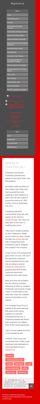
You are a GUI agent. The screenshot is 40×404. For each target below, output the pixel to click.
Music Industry (11, 78)
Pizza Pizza (11, 372)
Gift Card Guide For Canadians (16, 65)
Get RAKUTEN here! (15, 113)
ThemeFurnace (6, 399)
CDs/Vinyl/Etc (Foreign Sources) (17, 32)
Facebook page (11, 219)
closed (9, 364)
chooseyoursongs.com (15, 360)
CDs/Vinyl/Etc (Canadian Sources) (14, 27)
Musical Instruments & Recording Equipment (17, 44)
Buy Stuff (10, 22)
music (29, 364)
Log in (9, 136)
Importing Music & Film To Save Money (16, 70)
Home (9, 15)
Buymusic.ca (17, 3)
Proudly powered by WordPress (11, 397)
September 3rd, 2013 (14, 380)
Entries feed (11, 139)
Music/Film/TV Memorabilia (15, 35)
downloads (19, 364)
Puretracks (22, 372)
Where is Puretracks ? (15, 165)
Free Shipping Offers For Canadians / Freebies (14, 60)
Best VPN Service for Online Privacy (15, 122)
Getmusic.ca (10, 349)
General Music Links (13, 82)
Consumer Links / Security (15, 56)
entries (18, 239)
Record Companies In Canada (16, 90)
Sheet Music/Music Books (15, 48)
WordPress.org (11, 147)
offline (25, 368)
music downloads (13, 368)
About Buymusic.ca (13, 19)
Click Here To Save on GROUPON (15, 117)
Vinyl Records (11, 52)
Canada (9, 355)
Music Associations (13, 86)
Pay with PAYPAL (15, 126)
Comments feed (12, 143)
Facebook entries (12, 266)
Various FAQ (11, 74)
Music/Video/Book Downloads (16, 39)
